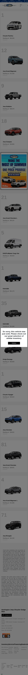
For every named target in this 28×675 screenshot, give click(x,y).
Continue (14, 343)
